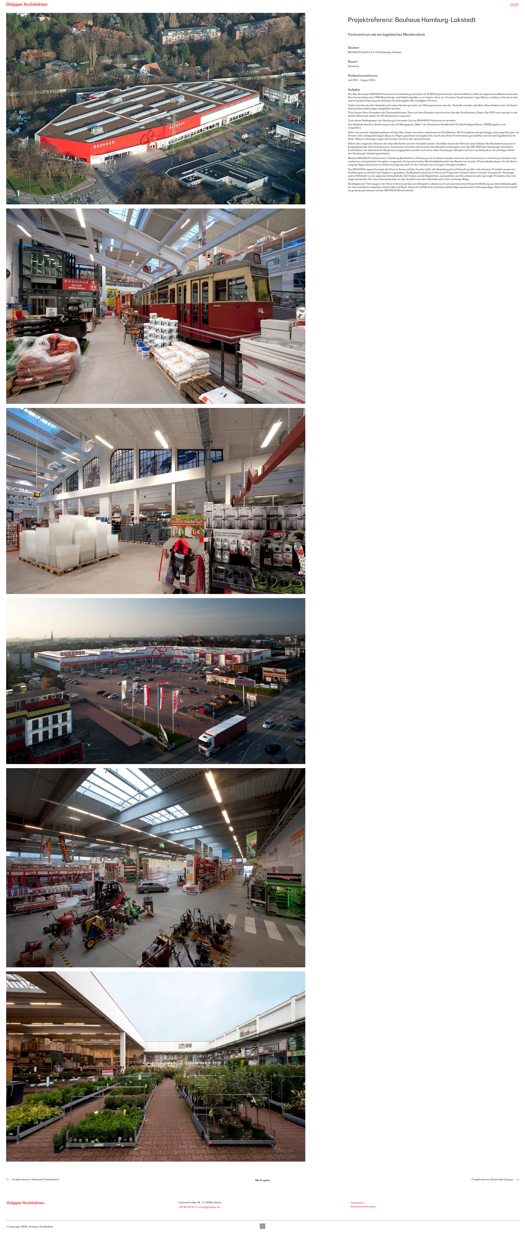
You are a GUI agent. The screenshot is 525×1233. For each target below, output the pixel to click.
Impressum (357, 1203)
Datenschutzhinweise (363, 1207)
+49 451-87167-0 (188, 1207)
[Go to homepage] (26, 4)
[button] (514, 5)
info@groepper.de (209, 1207)
